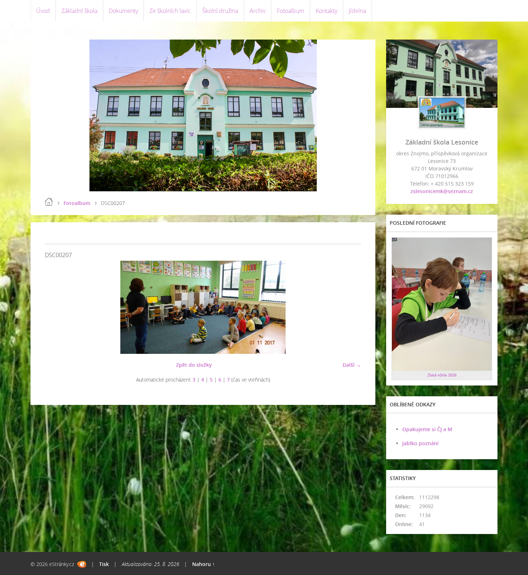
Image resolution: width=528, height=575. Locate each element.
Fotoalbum (290, 11)
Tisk (104, 564)
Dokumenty (123, 11)
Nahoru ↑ (203, 564)
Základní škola (79, 11)
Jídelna (357, 11)
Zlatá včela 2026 (442, 375)
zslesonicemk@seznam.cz (442, 191)
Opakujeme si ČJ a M (427, 429)
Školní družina (220, 11)
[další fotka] (349, 307)
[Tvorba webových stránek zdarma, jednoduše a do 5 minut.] (81, 564)
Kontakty (326, 11)
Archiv (257, 11)
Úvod (43, 11)
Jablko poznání (420, 443)
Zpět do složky (194, 364)
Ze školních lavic (170, 11)
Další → (352, 364)
